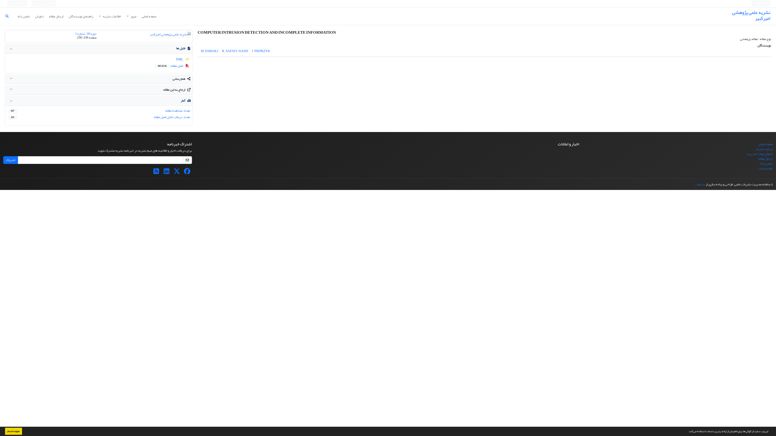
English (760, 3)
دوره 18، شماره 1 (85, 34)
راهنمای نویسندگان (81, 16)
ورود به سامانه (43, 3)
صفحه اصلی (149, 16)
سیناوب (700, 184)
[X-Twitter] (177, 173)
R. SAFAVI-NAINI (235, 51)
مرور (133, 16)
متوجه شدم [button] (13, 431)
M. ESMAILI (209, 51)
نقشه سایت (765, 168)
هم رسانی (179, 79)
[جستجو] (8, 16)
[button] (687, 431)
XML (180, 59)
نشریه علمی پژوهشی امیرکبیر (751, 15)
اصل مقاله (171, 66)
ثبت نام (15, 3)
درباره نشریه (764, 149)
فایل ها (180, 48)
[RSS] (156, 173)
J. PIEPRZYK (261, 51)
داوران (39, 16)
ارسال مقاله (56, 16)
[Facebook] (187, 173)
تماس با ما (24, 16)
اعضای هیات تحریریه (760, 154)
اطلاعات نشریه (111, 16)
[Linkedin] (166, 173)
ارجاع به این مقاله (174, 90)
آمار (183, 100)
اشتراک (10, 160)
